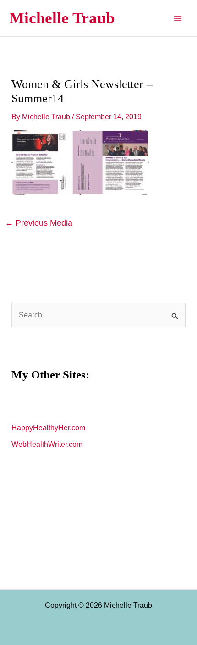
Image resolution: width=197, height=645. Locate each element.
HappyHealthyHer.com (48, 428)
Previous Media (38, 223)
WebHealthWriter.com (46, 444)
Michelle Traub (62, 18)
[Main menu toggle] (178, 18)
